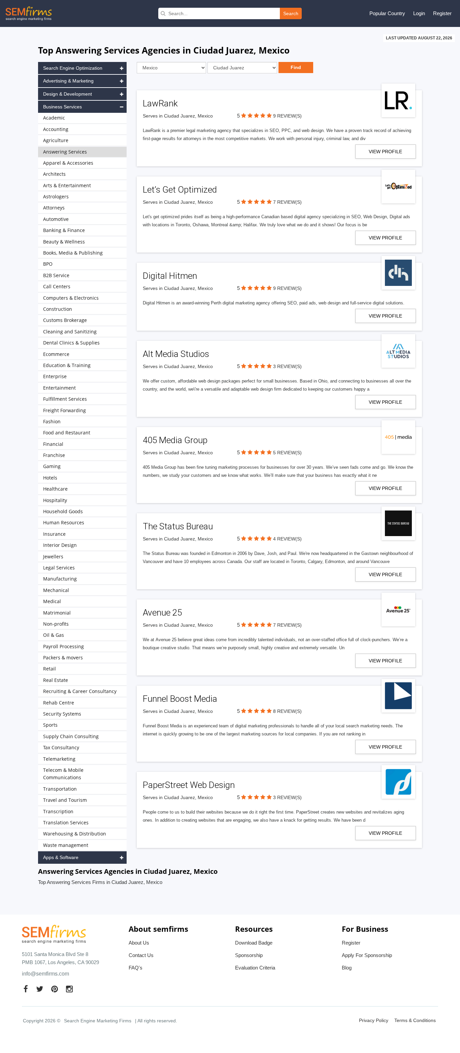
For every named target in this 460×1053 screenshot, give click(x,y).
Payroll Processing (63, 646)
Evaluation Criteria (255, 967)
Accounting (55, 129)
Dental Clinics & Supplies (71, 342)
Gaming (52, 466)
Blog (347, 967)
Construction (57, 309)
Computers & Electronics (71, 298)
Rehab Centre (58, 702)
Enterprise (55, 376)
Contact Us (141, 955)
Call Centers (56, 286)
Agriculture (55, 140)
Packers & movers (63, 657)
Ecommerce (56, 354)
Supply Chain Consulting (71, 736)
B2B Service (56, 275)
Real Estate (55, 680)
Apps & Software (60, 857)
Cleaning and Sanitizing (70, 331)
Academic (54, 117)
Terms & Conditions (415, 1020)
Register (442, 13)
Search (290, 13)
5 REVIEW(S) (287, 452)
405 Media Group (175, 440)
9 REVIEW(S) (287, 116)
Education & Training (67, 365)
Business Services (62, 106)
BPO (48, 264)
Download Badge (253, 943)
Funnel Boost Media (180, 699)
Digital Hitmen (170, 276)
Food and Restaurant (66, 432)
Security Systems (62, 714)
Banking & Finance (64, 230)
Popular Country (387, 13)
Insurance (54, 534)
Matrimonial (57, 613)
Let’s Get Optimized (180, 190)
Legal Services (59, 567)
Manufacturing (60, 578)
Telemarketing (59, 759)
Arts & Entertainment (67, 185)
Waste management (65, 845)
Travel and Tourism (65, 800)
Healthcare (55, 489)
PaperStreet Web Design (189, 785)
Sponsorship (249, 955)
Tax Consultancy (61, 747)
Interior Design (60, 545)
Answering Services (65, 152)
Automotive (56, 219)
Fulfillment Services (65, 399)
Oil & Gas (53, 635)
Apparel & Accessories (68, 163)
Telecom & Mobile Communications (63, 774)
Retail (49, 668)
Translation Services (66, 822)
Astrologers (56, 196)
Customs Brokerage (65, 320)
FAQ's (135, 967)
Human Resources (63, 522)
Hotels (50, 477)
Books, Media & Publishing (73, 253)
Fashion (52, 421)
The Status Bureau (178, 526)
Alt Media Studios (176, 354)
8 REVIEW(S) (287, 711)
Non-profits (56, 624)
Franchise (54, 455)
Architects (54, 174)
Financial (53, 444)
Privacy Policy (373, 1020)
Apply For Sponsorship (367, 955)
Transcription (58, 811)
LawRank (160, 103)
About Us (139, 943)
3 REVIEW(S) (287, 366)
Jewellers (53, 556)
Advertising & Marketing (68, 81)
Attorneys (54, 207)
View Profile (385, 151)
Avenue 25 (162, 612)
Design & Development (67, 94)
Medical (52, 601)
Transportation (60, 789)
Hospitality (55, 500)
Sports (50, 725)
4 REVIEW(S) (287, 538)
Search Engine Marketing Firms (97, 1020)
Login (419, 13)
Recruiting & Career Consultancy (80, 691)
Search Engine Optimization (72, 68)
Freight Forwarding (64, 410)
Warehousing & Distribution (74, 833)
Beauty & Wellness (64, 241)
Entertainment (59, 388)
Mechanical (56, 590)
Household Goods (63, 511)
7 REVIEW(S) (287, 202)
